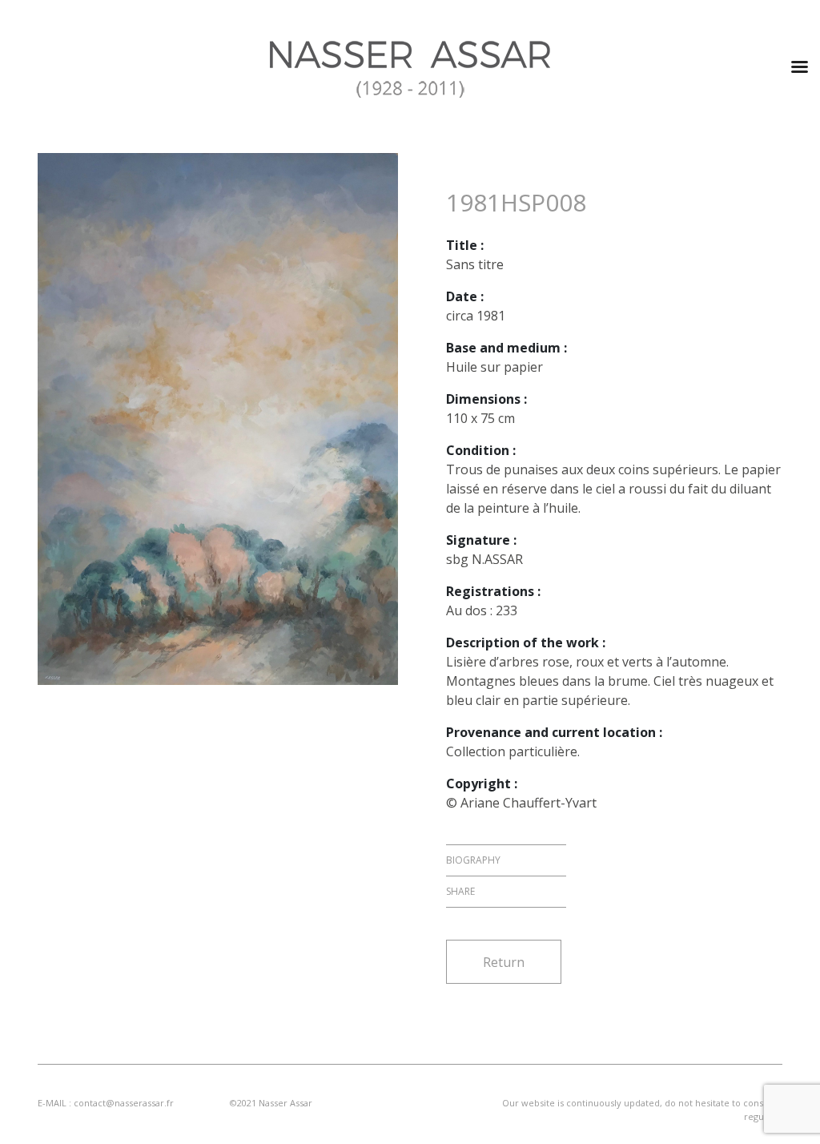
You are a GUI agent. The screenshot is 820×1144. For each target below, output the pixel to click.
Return (504, 962)
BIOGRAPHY (473, 860)
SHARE (460, 891)
